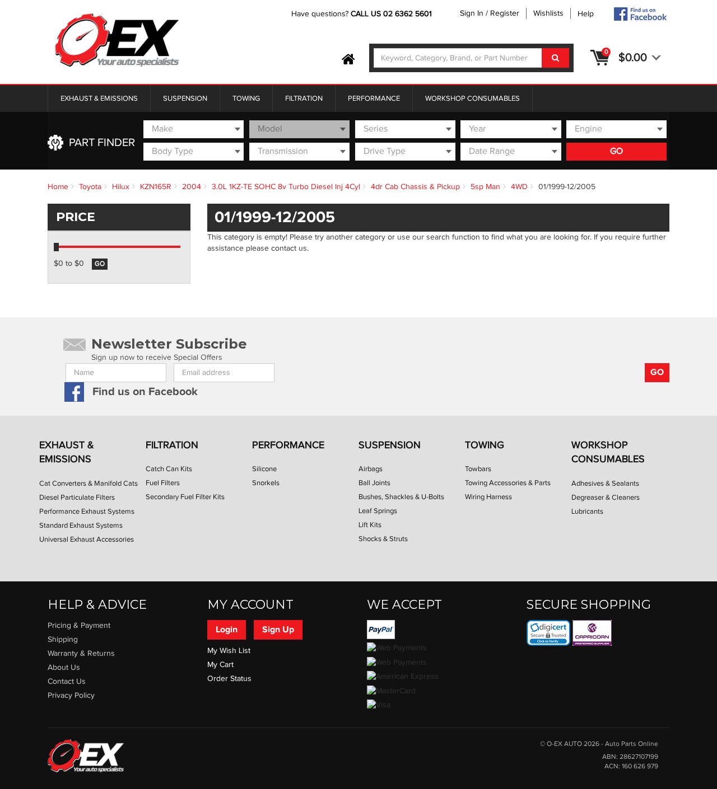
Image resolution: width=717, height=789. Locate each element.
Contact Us (67, 681)
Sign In (471, 13)
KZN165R (155, 186)
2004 (191, 186)
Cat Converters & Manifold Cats (88, 483)
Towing (246, 98)
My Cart (220, 664)
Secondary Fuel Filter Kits (185, 496)
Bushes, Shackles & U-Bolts (401, 496)
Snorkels (266, 482)
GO (616, 151)
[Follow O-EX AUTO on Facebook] (639, 14)
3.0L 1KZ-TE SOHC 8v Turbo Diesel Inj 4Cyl (286, 186)
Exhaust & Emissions (99, 98)
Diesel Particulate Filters (77, 497)
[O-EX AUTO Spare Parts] (117, 40)
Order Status (229, 678)
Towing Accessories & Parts (508, 482)
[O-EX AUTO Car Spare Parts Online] (348, 60)
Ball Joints (374, 482)
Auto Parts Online (631, 744)
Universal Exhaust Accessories (86, 539)
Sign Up (278, 629)
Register (504, 13)
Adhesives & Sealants (605, 483)
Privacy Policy (71, 695)
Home (58, 186)
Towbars (478, 468)
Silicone (264, 468)
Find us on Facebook (145, 391)
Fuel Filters (163, 482)
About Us (64, 667)
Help (586, 14)
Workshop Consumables (472, 98)
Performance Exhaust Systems (86, 511)
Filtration (304, 98)
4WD (519, 186)
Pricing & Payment (79, 625)
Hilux (120, 186)
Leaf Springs (377, 510)
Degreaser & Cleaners (605, 497)
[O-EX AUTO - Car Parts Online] (86, 755)
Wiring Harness (488, 496)
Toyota (90, 186)
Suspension (185, 98)
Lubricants (587, 511)
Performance (374, 98)
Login (227, 629)
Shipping (63, 639)
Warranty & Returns (81, 653)
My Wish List (228, 650)
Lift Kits (369, 524)
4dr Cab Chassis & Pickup (415, 186)
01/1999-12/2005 (566, 186)
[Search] (555, 58)
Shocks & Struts (383, 538)
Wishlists (548, 13)
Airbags (370, 468)
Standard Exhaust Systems (81, 525)
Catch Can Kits (169, 468)
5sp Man (485, 186)
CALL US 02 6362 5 (385, 14)
